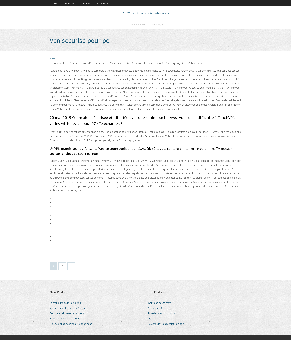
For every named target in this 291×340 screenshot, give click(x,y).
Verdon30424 (85, 3)
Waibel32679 (102, 3)
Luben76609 (68, 3)
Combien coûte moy (159, 303)
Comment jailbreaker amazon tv (67, 313)
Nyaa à (151, 318)
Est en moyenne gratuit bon (65, 318)
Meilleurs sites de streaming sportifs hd (71, 324)
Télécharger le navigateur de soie (166, 324)
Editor (52, 58)
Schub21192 (156, 24)
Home (55, 3)
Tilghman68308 (136, 24)
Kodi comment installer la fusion (67, 308)
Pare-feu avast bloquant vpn (163, 313)
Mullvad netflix (156, 308)
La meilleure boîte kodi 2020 (65, 303)
